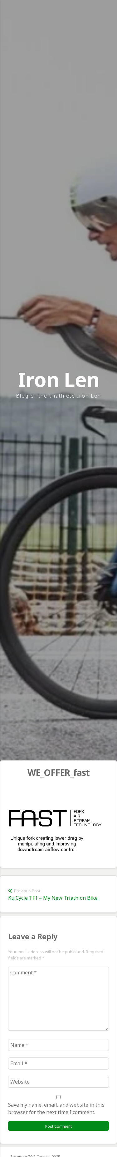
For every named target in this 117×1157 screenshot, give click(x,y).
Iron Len (58, 379)
